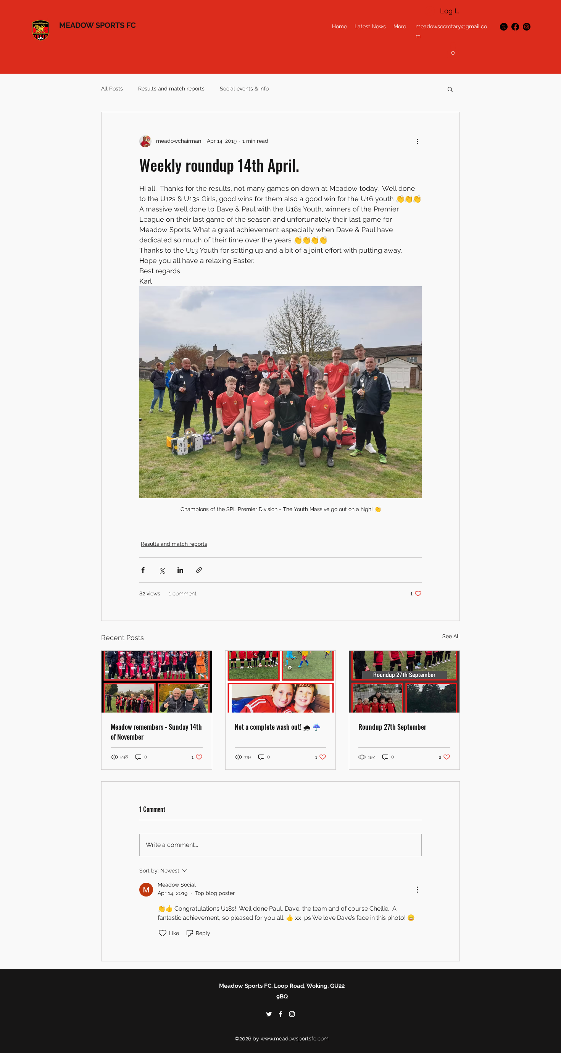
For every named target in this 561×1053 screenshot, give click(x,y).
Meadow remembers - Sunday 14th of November (156, 732)
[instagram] (526, 27)
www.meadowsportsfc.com (295, 1038)
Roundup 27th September (392, 727)
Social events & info (244, 88)
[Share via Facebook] (143, 570)
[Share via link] (199, 570)
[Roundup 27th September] (404, 682)
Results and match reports (171, 88)
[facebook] (515, 27)
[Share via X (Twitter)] (161, 570)
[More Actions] (417, 889)
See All (451, 636)
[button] (453, 50)
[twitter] (504, 27)
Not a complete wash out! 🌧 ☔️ (278, 727)
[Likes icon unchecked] (163, 933)
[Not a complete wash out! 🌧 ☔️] (281, 682)
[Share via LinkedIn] (180, 570)
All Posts (112, 88)
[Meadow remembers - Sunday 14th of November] (157, 682)
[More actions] (417, 141)
